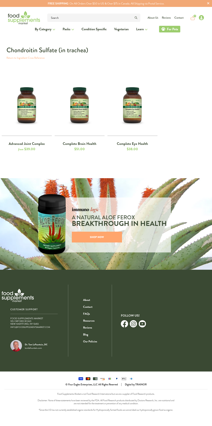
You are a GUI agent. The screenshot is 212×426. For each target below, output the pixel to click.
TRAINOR (141, 384)
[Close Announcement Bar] (208, 3)
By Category (43, 29)
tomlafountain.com (33, 348)
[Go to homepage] (16, 17)
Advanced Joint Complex (27, 143)
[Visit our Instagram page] (133, 323)
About (86, 300)
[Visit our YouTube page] (142, 323)
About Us (153, 18)
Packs (66, 29)
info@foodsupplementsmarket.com (30, 327)
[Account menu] (201, 17)
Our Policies (90, 341)
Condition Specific (94, 29)
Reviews (166, 18)
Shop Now (97, 237)
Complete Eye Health (132, 143)
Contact (179, 18)
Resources (88, 320)
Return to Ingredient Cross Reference (25, 58)
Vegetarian (121, 29)
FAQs (86, 313)
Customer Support (24, 309)
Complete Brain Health (79, 143)
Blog (85, 334)
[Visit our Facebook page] (124, 323)
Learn (140, 29)
